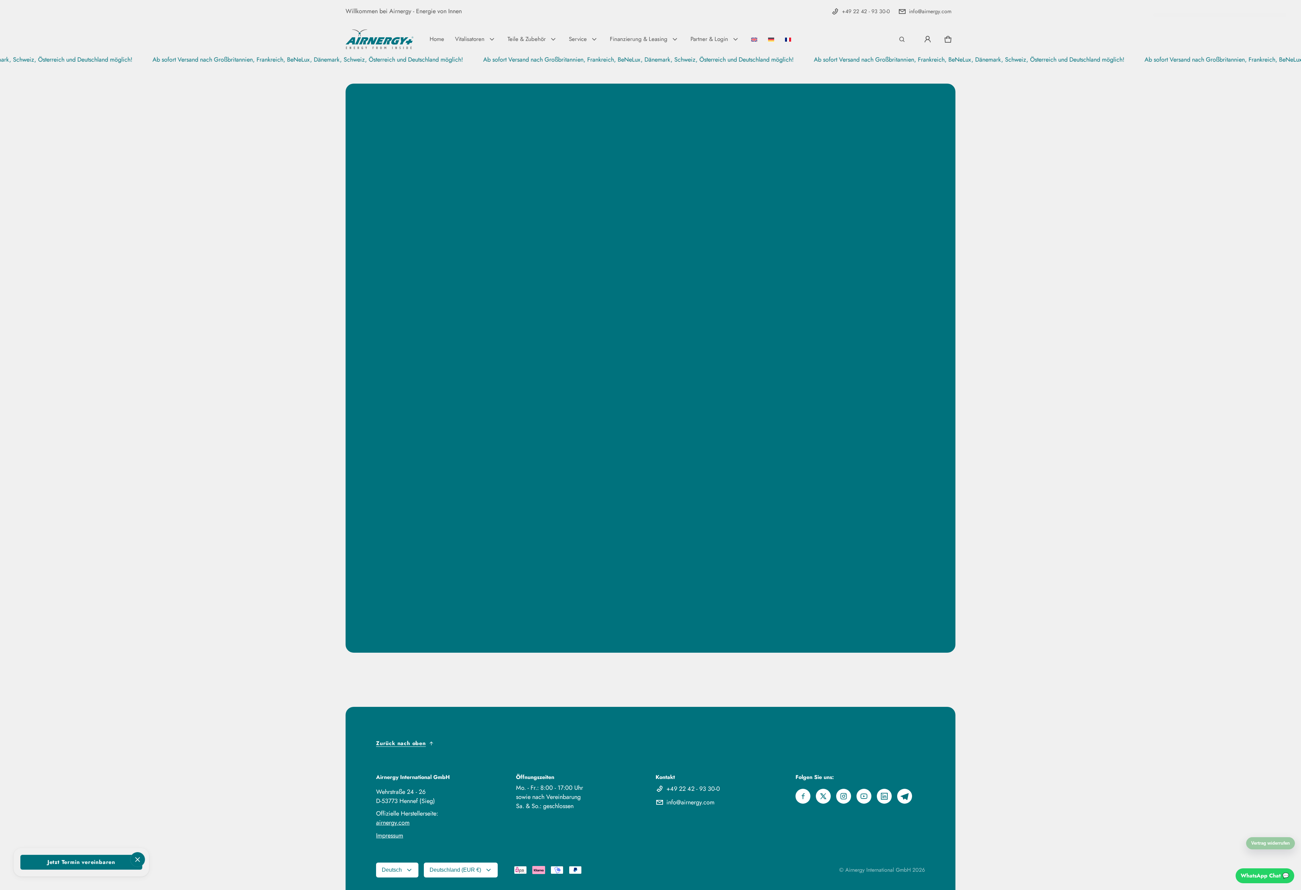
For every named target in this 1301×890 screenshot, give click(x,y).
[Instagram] (843, 796)
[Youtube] (863, 796)
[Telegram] (904, 796)
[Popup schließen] (137, 859)
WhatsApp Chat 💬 (1265, 876)
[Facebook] (803, 796)
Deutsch (392, 870)
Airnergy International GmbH (878, 870)
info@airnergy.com (930, 11)
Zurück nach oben (401, 743)
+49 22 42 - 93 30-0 (866, 11)
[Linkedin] (884, 796)
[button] (901, 39)
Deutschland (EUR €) (455, 870)
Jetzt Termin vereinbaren (81, 862)
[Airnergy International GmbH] (379, 39)
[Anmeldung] (927, 39)
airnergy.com (393, 822)
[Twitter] (823, 796)
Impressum (389, 835)
